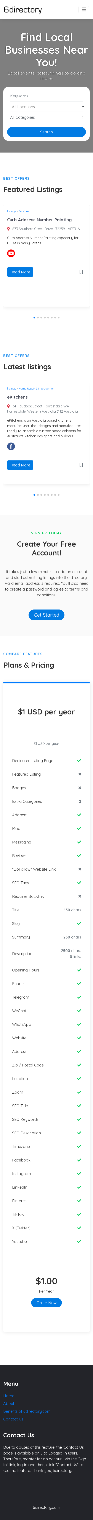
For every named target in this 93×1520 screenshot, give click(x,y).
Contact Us (13, 1419)
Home (8, 1395)
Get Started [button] (46, 615)
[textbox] (46, 107)
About (8, 1403)
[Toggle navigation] (84, 9)
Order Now (47, 1302)
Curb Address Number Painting (39, 219)
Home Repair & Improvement (37, 388)
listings (11, 211)
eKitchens (17, 397)
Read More (20, 272)
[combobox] (46, 106)
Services (24, 211)
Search (46, 131)
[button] (34, 317)
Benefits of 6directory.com (27, 1411)
